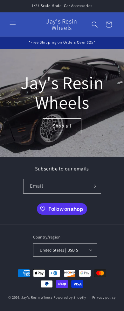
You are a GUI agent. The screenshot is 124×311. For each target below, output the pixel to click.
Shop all (62, 126)
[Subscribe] (94, 186)
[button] (13, 24)
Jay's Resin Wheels (37, 297)
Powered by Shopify (69, 297)
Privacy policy (104, 297)
